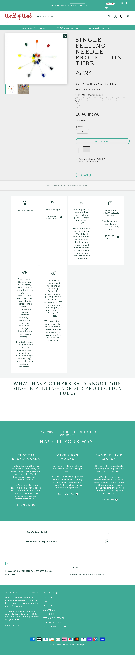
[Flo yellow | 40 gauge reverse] (78, 105)
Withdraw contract (56, 626)
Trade (47, 601)
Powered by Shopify (77, 645)
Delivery (48, 597)
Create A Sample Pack (51, 217)
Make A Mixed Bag (65, 494)
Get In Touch (51, 593)
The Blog (48, 614)
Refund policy (52, 622)
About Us (49, 609)
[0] (121, 16)
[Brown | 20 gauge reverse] (83, 99)
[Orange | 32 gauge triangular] (89, 99)
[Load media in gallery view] (11, 89)
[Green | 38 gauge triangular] (118, 99)
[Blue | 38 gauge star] (107, 99)
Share (84, 175)
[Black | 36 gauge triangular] (101, 99)
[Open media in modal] (65, 36)
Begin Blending (24, 505)
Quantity (79, 127)
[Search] (109, 16)
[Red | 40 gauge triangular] (124, 99)
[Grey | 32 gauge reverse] (95, 99)
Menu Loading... (47, 16)
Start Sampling (107, 500)
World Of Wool (62, 645)
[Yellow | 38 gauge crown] (112, 99)
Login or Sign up (108, 237)
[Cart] (128, 16)
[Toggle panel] (107, 532)
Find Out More (13, 625)
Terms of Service (53, 618)
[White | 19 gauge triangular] (78, 99)
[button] (79, 150)
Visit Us (48, 605)
